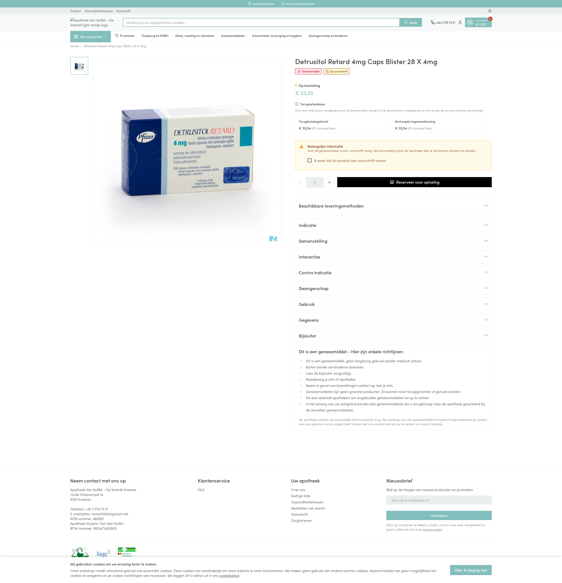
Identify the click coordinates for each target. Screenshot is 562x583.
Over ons (298, 489)
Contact (75, 11)
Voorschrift (123, 11)
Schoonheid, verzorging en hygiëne (277, 35)
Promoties (127, 35)
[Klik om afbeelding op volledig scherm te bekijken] (187, 151)
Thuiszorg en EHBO (154, 35)
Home (74, 46)
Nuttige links (300, 495)
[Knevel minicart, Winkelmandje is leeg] (470, 22)
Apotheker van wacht (308, 508)
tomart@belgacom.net (110, 513)
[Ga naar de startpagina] (92, 22)
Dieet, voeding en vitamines (194, 35)
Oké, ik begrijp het (471, 570)
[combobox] (261, 22)
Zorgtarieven (301, 520)
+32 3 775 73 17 (97, 508)
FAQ (201, 489)
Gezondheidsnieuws (99, 11)
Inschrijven (439, 515)
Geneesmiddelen (233, 35)
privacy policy (432, 529)
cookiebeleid (229, 575)
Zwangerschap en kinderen (328, 35)
